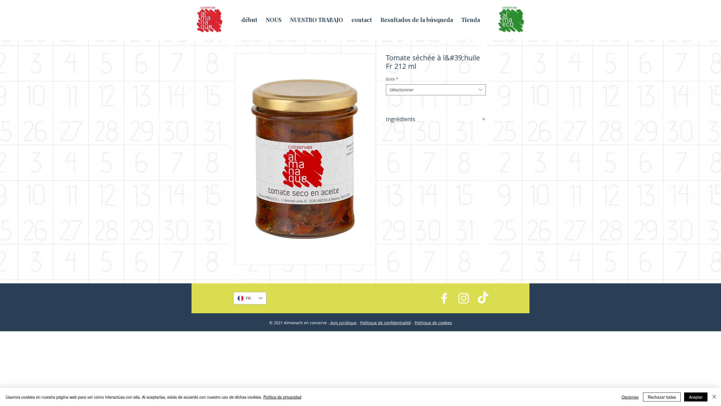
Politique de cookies (433, 322)
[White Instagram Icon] (464, 298)
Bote (392, 79)
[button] (316, 19)
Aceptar (696, 397)
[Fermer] (714, 396)
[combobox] (436, 89)
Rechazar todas (662, 397)
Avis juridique (343, 322)
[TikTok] (483, 298)
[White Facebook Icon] (444, 298)
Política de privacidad (282, 397)
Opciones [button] (630, 397)
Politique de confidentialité (385, 322)
